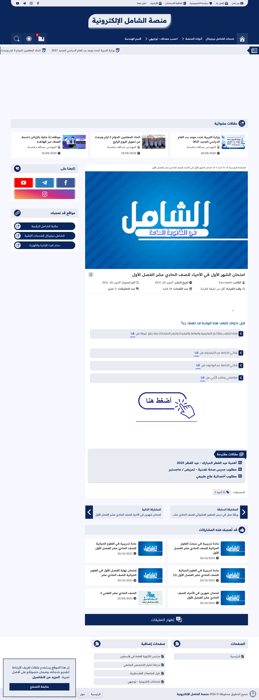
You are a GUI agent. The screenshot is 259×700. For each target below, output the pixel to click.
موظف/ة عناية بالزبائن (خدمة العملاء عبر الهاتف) (41, 139)
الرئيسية (235, 656)
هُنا (133, 333)
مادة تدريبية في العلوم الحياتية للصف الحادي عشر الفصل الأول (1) (196, 573)
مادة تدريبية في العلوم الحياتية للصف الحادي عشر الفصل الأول (115, 546)
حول (82, 694)
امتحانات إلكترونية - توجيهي (144, 681)
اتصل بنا (220, 3)
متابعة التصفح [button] (39, 686)
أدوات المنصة (193, 38)
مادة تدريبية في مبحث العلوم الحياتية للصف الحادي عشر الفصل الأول (196, 548)
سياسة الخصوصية (199, 3)
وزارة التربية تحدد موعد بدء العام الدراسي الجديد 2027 (96, 50)
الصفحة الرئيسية (237, 167)
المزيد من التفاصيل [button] (46, 677)
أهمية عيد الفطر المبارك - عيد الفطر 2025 (207, 463)
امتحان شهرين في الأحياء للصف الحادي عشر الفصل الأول (198, 595)
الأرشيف (154, 3)
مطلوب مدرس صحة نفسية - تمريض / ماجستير (203, 469)
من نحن (235, 3)
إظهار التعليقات (162, 620)
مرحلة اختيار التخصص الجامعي (142, 665)
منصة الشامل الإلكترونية (193, 694)
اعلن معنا (141, 3)
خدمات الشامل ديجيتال (220, 38)
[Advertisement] (129, 86)
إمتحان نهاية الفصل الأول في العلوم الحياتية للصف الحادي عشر (113, 573)
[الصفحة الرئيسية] (242, 38)
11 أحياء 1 (220, 167)
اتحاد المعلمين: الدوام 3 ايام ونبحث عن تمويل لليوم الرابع (117, 139)
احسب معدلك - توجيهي (163, 38)
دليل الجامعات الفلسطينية (145, 673)
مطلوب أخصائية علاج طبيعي (216, 476)
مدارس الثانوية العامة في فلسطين (140, 656)
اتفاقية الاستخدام (174, 3)
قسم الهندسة (133, 38)
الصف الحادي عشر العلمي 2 (118, 593)
